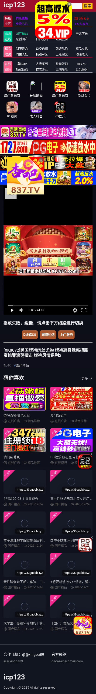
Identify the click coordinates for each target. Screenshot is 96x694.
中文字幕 (82, 33)
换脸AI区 (42, 54)
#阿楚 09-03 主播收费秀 (20, 498)
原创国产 (22, 39)
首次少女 (42, 69)
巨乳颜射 (82, 69)
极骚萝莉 (62, 64)
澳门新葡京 (58, 415)
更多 (84, 378)
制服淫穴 (22, 48)
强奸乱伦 (62, 48)
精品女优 (82, 48)
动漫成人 (82, 54)
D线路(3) (29, 334)
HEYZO (81, 64)
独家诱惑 (22, 69)
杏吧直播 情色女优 (16, 415)
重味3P (22, 64)
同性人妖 (22, 54)
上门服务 (66, 334)
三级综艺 (62, 54)
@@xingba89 (13, 661)
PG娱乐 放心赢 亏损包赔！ (69, 457)
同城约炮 (48, 334)
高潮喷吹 (62, 69)
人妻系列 (42, 64)
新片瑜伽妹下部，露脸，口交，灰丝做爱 (32, 582)
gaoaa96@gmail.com (67, 661)
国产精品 (22, 33)
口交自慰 (42, 48)
